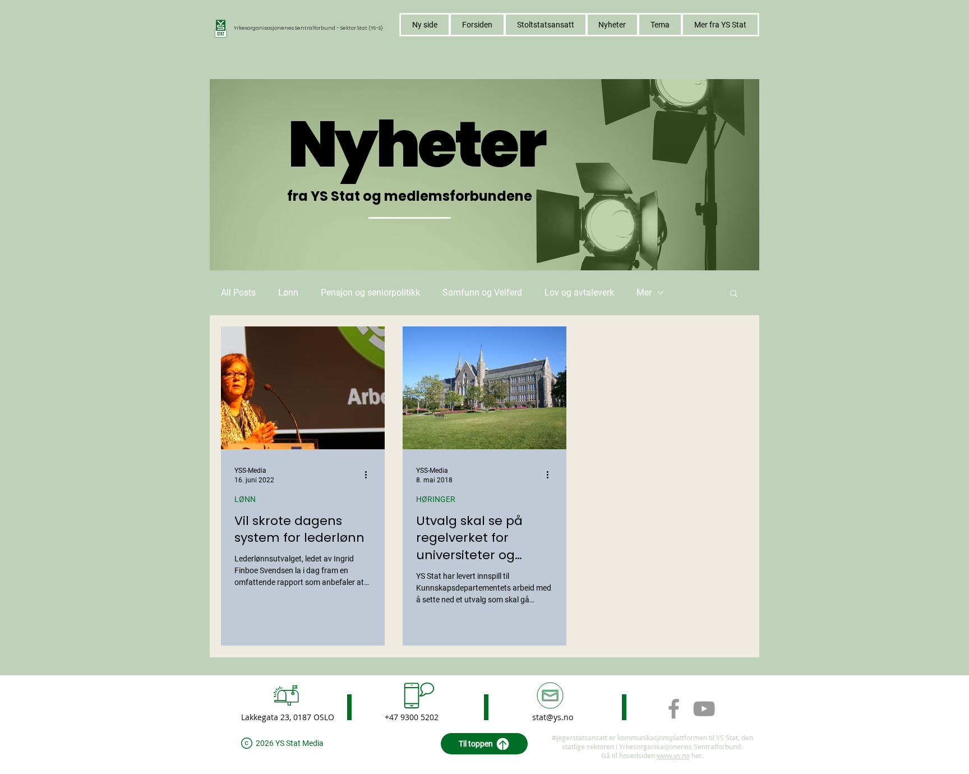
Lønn (288, 292)
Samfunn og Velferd (482, 292)
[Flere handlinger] (369, 474)
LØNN (245, 499)
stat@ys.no (552, 717)
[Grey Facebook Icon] (674, 708)
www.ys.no (673, 755)
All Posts (238, 292)
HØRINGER (435, 499)
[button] (660, 24)
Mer (644, 292)
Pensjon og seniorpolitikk (370, 292)
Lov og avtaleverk (579, 292)
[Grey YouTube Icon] (704, 708)
